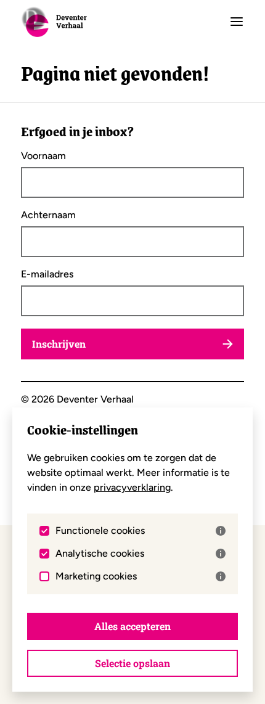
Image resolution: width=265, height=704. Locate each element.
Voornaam (43, 156)
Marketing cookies (96, 576)
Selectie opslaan (132, 663)
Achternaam (48, 215)
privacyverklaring (132, 487)
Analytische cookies (99, 554)
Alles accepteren (132, 626)
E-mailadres (47, 274)
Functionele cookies (100, 531)
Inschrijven (59, 343)
